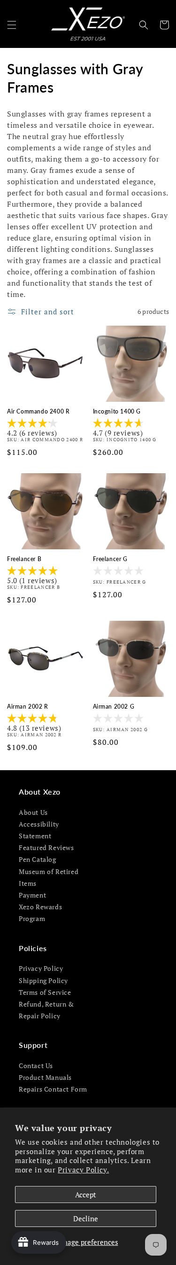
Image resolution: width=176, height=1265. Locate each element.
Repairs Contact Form (53, 1089)
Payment (32, 894)
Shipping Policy (43, 980)
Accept (85, 1194)
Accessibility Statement (39, 830)
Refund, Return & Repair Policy (46, 1010)
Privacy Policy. (83, 1169)
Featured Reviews (46, 847)
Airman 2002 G (114, 706)
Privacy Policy (41, 968)
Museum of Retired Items (48, 877)
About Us (33, 812)
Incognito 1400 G (117, 411)
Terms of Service (45, 992)
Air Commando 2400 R (38, 411)
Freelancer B (24, 558)
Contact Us (36, 1065)
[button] (11, 25)
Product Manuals (45, 1077)
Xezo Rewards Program (40, 912)
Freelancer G (110, 558)
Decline (85, 1218)
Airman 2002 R (27, 706)
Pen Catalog (37, 859)
